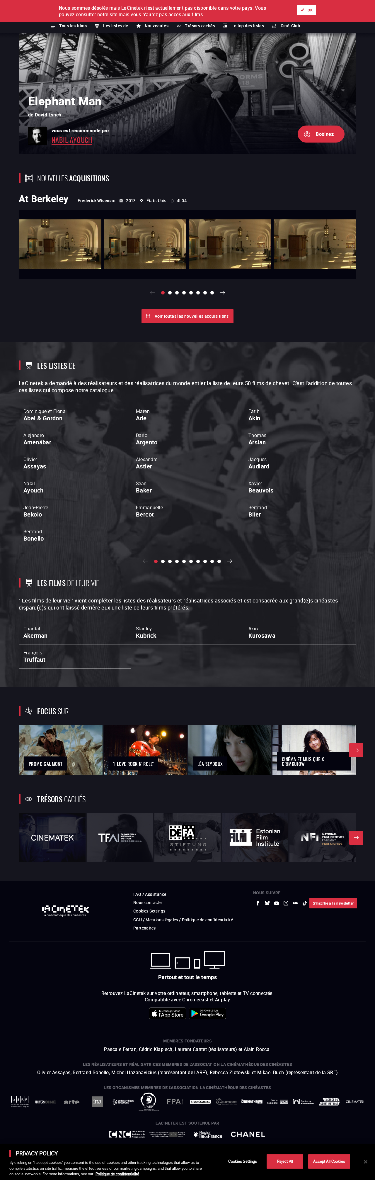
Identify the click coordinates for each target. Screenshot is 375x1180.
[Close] (365, 1161)
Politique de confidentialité (117, 1173)
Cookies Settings (242, 1161)
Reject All (285, 1161)
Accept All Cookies (329, 1161)
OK (310, 10)
